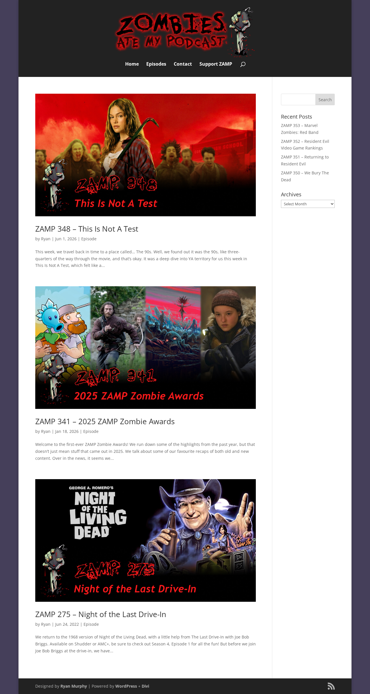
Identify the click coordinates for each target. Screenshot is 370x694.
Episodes (156, 64)
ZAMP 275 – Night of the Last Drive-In (100, 614)
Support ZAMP (215, 64)
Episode (89, 238)
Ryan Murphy (73, 686)
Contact (183, 64)
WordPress (126, 686)
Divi (145, 686)
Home (132, 64)
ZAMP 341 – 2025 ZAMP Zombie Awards (105, 421)
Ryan (46, 238)
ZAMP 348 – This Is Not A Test (86, 229)
